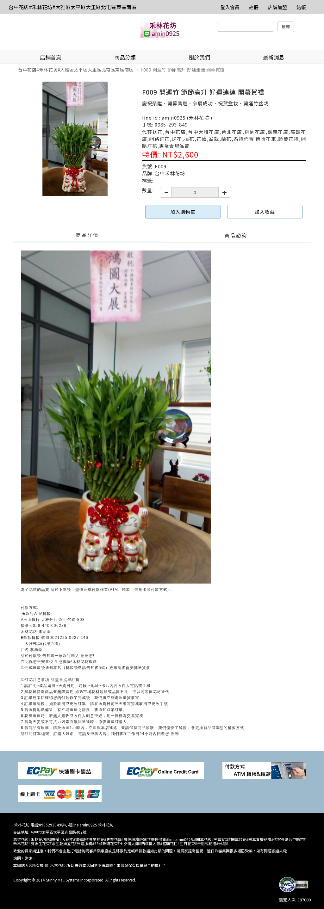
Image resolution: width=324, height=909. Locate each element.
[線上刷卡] (60, 793)
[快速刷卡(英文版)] (162, 770)
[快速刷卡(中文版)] (60, 770)
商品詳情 (87, 235)
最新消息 (273, 57)
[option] (75, 139)
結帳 (301, 7)
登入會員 (230, 7)
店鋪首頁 (50, 57)
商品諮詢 (236, 235)
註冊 (254, 7)
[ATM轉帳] (264, 770)
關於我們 (199, 57)
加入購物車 (183, 211)
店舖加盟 (277, 7)
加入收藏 (265, 211)
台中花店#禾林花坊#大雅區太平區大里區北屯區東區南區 (72, 7)
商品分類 (125, 57)
